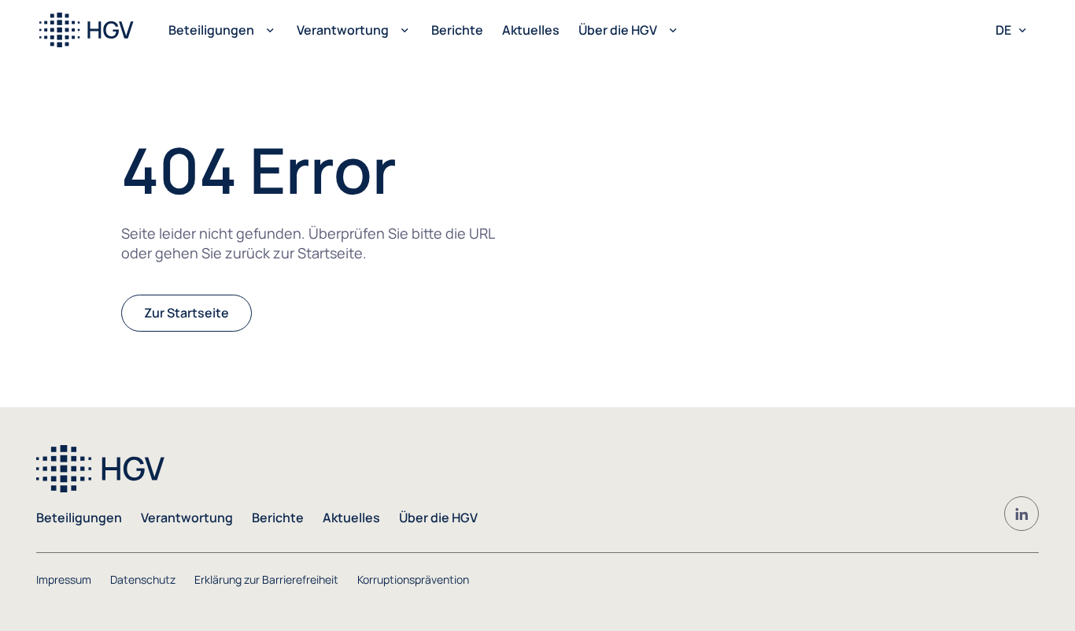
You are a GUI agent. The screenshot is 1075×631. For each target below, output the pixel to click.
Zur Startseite (186, 312)
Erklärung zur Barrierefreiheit (266, 579)
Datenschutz (142, 579)
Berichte (457, 30)
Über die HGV (617, 30)
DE (1003, 30)
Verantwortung (343, 30)
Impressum (63, 579)
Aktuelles (531, 30)
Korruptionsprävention (413, 579)
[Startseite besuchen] (92, 30)
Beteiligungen (211, 30)
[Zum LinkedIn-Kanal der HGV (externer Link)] (1021, 513)
